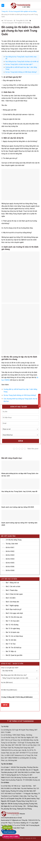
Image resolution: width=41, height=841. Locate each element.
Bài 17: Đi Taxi (11, 644)
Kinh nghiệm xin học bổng (28, 11)
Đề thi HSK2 (10, 551)
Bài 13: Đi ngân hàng (13, 628)
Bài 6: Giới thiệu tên (12, 602)
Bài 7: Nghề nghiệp (12, 605)
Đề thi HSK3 (10, 555)
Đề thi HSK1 (10, 547)
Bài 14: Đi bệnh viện (12, 632)
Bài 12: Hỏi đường (12, 625)
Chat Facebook (9, 832)
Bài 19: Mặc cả (11, 651)
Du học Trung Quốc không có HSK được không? (21, 72)
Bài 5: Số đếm (11, 598)
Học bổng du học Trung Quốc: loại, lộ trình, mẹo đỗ (19, 491)
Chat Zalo (7, 827)
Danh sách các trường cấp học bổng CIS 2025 (17, 507)
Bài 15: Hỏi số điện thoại (14, 636)
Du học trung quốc (14, 11)
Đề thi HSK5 (10, 563)
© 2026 (33, 838)
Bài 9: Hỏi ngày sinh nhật (14, 613)
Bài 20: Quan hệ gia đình (14, 655)
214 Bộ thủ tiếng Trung (13, 540)
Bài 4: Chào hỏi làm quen (14, 594)
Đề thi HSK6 (10, 567)
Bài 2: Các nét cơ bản (13, 586)
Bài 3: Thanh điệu (12, 590)
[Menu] (2, 5)
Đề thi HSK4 (10, 559)
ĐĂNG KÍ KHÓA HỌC (39, 400)
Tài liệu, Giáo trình (12, 544)
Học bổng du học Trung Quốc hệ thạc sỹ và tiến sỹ (21, 61)
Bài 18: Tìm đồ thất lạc (13, 648)
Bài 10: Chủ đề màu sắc (14, 617)
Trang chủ (4, 11)
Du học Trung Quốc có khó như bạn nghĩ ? (19, 64)
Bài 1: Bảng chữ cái (12, 583)
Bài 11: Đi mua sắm (12, 621)
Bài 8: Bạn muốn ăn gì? (13, 609)
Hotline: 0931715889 (11, 836)
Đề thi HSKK (10, 570)
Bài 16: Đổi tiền (11, 640)
